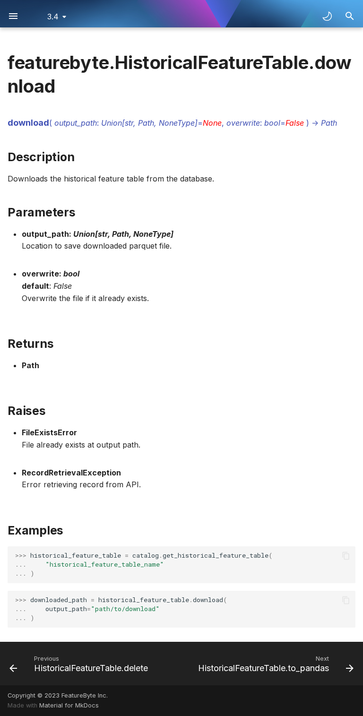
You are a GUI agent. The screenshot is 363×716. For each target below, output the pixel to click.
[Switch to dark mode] (327, 16)
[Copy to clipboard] (346, 555)
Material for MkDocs (69, 705)
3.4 (53, 16)
